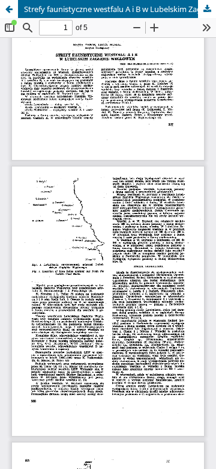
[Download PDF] (207, 9)
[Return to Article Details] (9, 9)
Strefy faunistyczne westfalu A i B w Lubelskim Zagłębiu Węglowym (120, 9)
